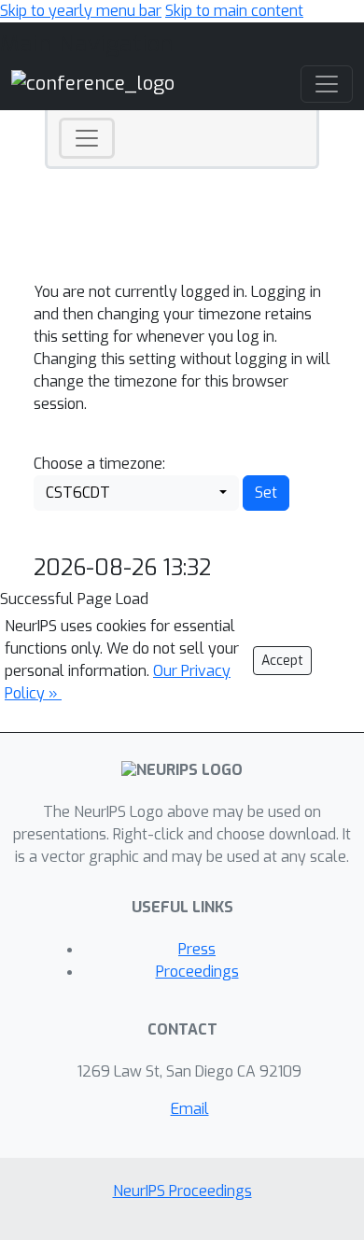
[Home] (93, 82)
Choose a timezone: (99, 463)
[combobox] (136, 493)
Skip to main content (234, 11)
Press (197, 949)
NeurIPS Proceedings (182, 1191)
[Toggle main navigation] (327, 84)
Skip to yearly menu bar (80, 11)
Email (190, 1109)
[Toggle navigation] (87, 138)
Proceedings (197, 971)
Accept (282, 660)
